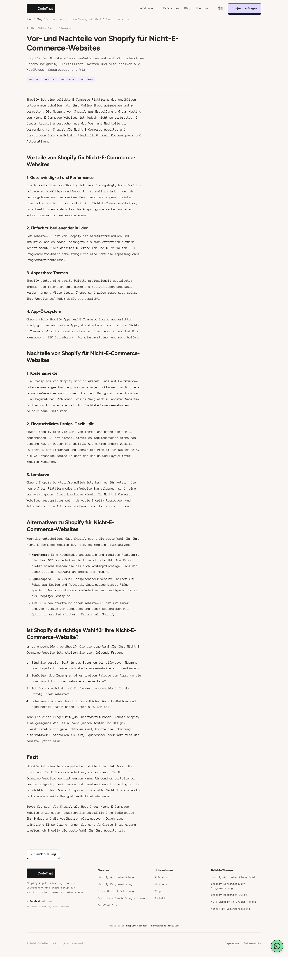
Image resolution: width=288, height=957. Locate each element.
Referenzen (171, 8)
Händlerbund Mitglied (165, 925)
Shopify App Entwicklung (116, 877)
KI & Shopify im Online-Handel (233, 901)
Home (29, 19)
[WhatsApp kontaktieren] (277, 946)
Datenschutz (252, 943)
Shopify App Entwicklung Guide (233, 877)
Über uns (202, 8)
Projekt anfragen (244, 8)
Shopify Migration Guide (229, 894)
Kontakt (160, 898)
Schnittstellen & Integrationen (121, 898)
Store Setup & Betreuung (116, 891)
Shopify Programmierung (115, 884)
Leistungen (147, 8)
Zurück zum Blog (45, 854)
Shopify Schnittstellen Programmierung (228, 886)
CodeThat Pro (107, 905)
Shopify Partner (136, 925)
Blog (187, 8)
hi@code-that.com (39, 901)
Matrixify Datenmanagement (230, 908)
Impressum (232, 943)
